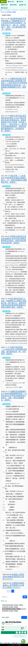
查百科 (24, 617)
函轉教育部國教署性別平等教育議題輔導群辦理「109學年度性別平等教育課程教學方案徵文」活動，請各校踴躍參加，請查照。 (14, 395)
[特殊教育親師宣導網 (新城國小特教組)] (14, 605)
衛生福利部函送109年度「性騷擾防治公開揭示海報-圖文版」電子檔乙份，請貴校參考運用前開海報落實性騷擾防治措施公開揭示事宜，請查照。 (14, 303)
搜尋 (25, 597)
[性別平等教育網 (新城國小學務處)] (14, 609)
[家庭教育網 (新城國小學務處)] (14, 607)
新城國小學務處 (6, 33)
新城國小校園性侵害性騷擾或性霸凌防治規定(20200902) (13, 577)
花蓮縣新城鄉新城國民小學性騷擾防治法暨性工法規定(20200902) (13, 585)
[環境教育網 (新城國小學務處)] (14, 611)
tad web (9, 644)
